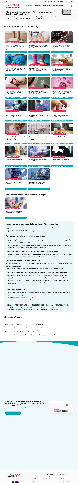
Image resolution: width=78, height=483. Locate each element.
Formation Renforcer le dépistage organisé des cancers (37, 160)
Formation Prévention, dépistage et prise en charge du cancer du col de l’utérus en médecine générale (61, 92)
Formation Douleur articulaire (14, 159)
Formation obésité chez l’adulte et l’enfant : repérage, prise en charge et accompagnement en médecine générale (15, 47)
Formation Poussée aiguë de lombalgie (13, 183)
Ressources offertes (47, 5)
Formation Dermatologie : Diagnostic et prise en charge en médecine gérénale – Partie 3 (15, 69)
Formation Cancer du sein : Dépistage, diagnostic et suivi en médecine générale (37, 92)
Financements (38, 5)
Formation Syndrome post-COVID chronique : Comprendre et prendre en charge (38, 115)
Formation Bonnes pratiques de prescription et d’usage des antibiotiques (14, 212)
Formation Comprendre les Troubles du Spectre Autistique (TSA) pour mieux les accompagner (38, 69)
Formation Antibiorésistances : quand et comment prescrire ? (62, 137)
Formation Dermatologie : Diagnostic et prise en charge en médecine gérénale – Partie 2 (62, 115)
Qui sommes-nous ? (8, 1)
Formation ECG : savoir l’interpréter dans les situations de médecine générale (38, 138)
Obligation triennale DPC (58, 5)
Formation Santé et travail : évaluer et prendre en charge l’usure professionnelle (15, 115)
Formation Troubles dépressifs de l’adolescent (60, 160)
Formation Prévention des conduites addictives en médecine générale (61, 46)
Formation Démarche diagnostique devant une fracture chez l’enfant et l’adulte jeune (38, 46)
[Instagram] (16, 482)
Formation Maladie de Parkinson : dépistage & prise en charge (38, 183)
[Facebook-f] (13, 482)
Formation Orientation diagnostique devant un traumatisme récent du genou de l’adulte (61, 69)
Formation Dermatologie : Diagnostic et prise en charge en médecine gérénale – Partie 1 (15, 138)
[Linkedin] (18, 482)
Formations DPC (28, 5)
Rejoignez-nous (19, 309)
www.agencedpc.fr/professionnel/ (26, 297)
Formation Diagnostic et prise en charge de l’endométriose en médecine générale (14, 92)
